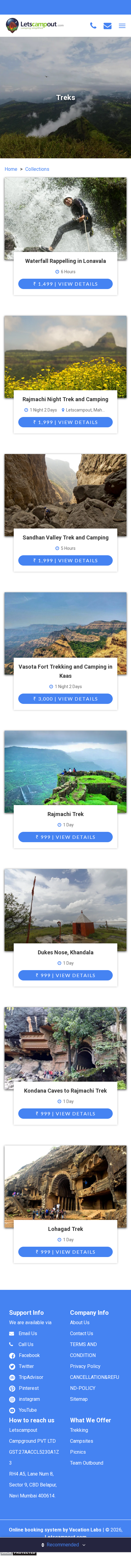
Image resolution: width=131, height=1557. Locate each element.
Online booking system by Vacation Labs (56, 1530)
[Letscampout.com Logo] (34, 25)
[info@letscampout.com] (108, 26)
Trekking (79, 1430)
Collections (37, 169)
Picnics (78, 1452)
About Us (80, 1322)
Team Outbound (86, 1463)
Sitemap (79, 1399)
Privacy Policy (85, 1366)
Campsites (81, 1441)
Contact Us (81, 1333)
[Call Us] (93, 26)
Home (11, 169)
